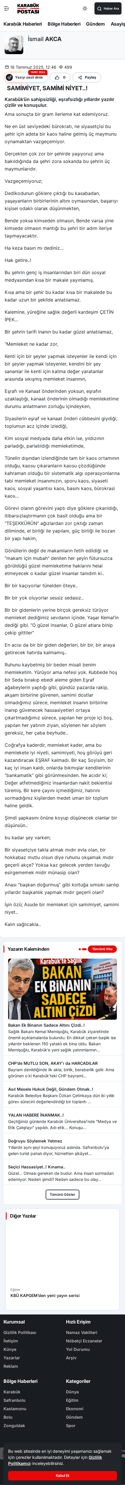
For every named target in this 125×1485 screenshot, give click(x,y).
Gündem (95, 24)
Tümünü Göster (62, 1194)
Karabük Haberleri (22, 24)
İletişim (10, 1340)
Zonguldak (14, 1425)
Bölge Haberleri (64, 24)
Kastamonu (14, 1408)
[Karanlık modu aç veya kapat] (85, 8)
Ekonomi (74, 1408)
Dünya (72, 1391)
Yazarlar (11, 1357)
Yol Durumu (78, 1349)
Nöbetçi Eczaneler (84, 1340)
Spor (71, 1425)
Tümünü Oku (102, 949)
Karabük (11, 1391)
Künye (9, 1349)
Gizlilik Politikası (19, 1332)
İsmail (45, 39)
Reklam (10, 1366)
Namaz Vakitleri (81, 1332)
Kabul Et (62, 1475)
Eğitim (72, 1400)
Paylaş (90, 77)
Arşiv (71, 1357)
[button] (26, 77)
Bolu (7, 1417)
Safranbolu (14, 1400)
